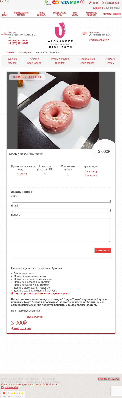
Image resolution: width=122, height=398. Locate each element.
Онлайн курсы (110, 61)
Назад (16, 76)
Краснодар (94, 32)
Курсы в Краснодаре (34, 61)
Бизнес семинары (41, 14)
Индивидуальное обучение (21, 14)
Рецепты (117, 14)
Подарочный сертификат (87, 61)
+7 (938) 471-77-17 (99, 40)
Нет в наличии (35, 316)
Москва (12, 32)
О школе (4, 14)
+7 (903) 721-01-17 (18, 43)
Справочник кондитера (91, 14)
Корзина (98, 8)
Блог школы (75, 14)
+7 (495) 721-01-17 (18, 40)
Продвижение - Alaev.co (108, 379)
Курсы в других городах (60, 61)
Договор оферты (21, 328)
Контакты (107, 14)
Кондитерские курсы (59, 14)
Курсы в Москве (12, 61)
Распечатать (34, 76)
